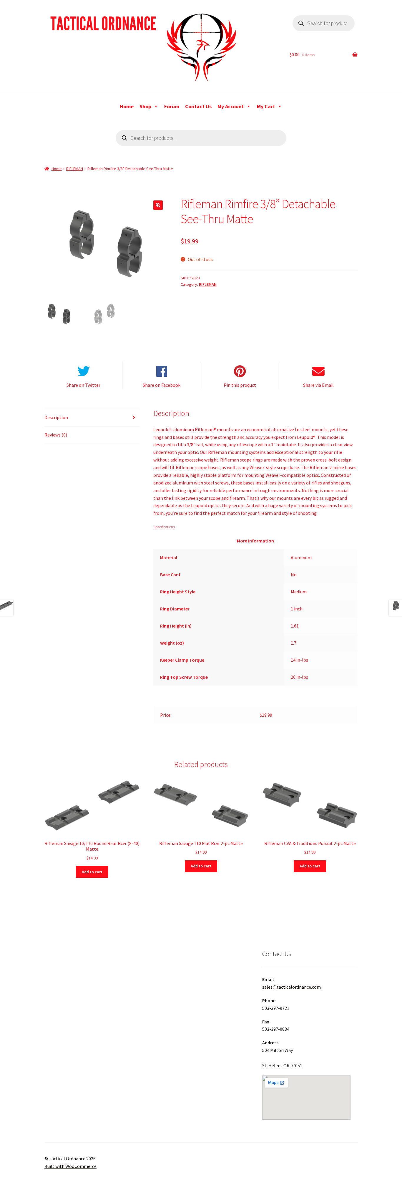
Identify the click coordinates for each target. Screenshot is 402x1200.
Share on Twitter (83, 385)
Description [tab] (56, 417)
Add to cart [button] (92, 871)
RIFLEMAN (74, 168)
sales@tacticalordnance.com (291, 987)
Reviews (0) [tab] (55, 435)
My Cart (266, 106)
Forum (171, 106)
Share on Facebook (161, 385)
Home (127, 106)
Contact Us (198, 106)
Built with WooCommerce (70, 1166)
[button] (158, 205)
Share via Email (318, 385)
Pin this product (240, 385)
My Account (230, 106)
